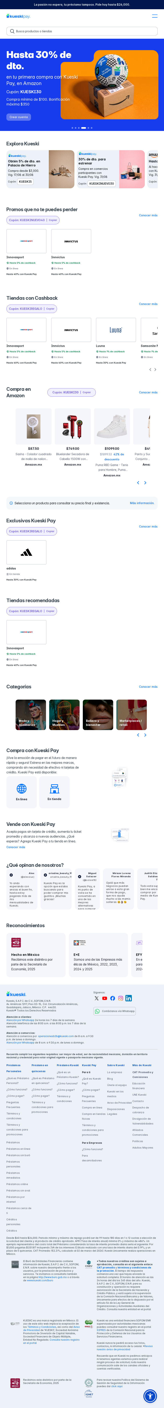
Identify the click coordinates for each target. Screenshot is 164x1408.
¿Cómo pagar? (15, 1095)
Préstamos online (17, 1184)
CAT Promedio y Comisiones (142, 1075)
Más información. (142, 503)
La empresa (114, 1072)
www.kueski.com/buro (40, 1280)
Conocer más (15, 847)
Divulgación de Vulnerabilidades (142, 1121)
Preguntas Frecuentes (13, 1105)
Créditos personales (13, 1222)
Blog (110, 1078)
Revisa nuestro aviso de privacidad (125, 1348)
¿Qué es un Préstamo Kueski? (68, 1075)
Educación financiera (138, 1086)
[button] (155, 16)
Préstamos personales (13, 1164)
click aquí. (117, 1386)
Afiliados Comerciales (140, 1132)
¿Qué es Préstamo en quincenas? (43, 1081)
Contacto (138, 1101)
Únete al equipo (117, 1085)
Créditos (11, 1230)
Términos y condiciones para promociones (17, 1129)
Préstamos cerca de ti (18, 1211)
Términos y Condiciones (41, 1326)
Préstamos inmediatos (13, 1175)
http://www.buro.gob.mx (53, 1277)
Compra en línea (92, 1107)
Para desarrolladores (92, 1158)
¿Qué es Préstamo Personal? (17, 1081)
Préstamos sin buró (18, 1155)
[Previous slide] (138, 482)
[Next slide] (145, 482)
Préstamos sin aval (18, 1190)
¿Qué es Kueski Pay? (91, 1081)
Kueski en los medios (115, 1094)
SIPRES (101, 1330)
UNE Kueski (139, 1094)
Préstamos (13, 1142)
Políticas (137, 1141)
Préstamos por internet (15, 1199)
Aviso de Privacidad (119, 1102)
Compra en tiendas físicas (94, 1116)
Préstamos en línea (18, 1148)
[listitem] (82, 4)
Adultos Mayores (142, 1147)
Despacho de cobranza (140, 1110)
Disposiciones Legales (116, 1111)
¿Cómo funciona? (17, 1089)
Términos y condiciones (14, 1116)
